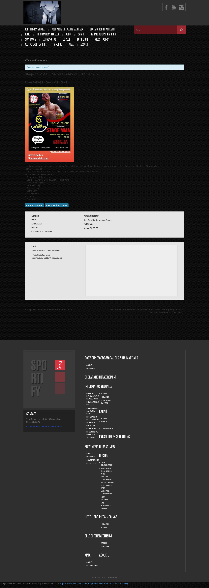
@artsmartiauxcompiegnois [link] (40, 166)
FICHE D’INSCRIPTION (107, 463)
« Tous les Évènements (36, 60)
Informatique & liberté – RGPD (92, 411)
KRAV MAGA (30, 39)
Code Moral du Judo (106, 401)
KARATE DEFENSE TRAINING (103, 34)
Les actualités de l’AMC (106, 506)
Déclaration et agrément (102, 29)
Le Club (66, 39)
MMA (71, 44)
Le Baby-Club (49, 39)
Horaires (90, 368)
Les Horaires (107, 428)
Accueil (84, 44)
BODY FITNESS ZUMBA (35, 29)
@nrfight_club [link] (57, 179)
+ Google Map (56, 257)
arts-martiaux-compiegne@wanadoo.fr (44, 426)
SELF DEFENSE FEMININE (35, 44)
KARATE (104, 421)
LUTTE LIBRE (82, 39)
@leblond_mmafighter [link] (90, 166)
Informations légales (92, 403)
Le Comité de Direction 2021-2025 (92, 434)
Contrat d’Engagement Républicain (92, 396)
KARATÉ (80, 34)
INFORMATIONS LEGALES (48, 34)
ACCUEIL (90, 562)
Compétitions (92, 460)
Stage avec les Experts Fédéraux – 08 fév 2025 (48, 309)
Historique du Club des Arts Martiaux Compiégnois (106, 473)
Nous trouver (104, 498)
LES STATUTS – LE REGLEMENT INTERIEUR (92, 420)
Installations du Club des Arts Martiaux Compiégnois (107, 488)
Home (27, 34)
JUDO (68, 34)
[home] (42, 22)
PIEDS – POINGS (102, 39)
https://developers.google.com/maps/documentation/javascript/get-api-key (94, 583)
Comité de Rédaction (91, 427)
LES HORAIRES (92, 565)
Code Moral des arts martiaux (67, 29)
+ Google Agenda (34, 205)
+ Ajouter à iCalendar (56, 205)
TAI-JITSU (57, 44)
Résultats (91, 463)
